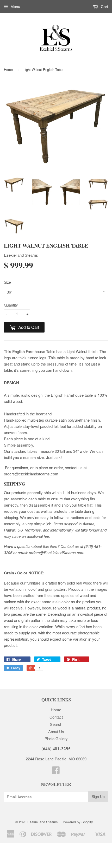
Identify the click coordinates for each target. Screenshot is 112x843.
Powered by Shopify (78, 821)
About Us (56, 731)
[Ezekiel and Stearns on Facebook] (56, 771)
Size (7, 282)
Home (8, 69)
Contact (56, 717)
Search (56, 724)
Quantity (11, 305)
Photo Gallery (56, 738)
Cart (104, 6)
